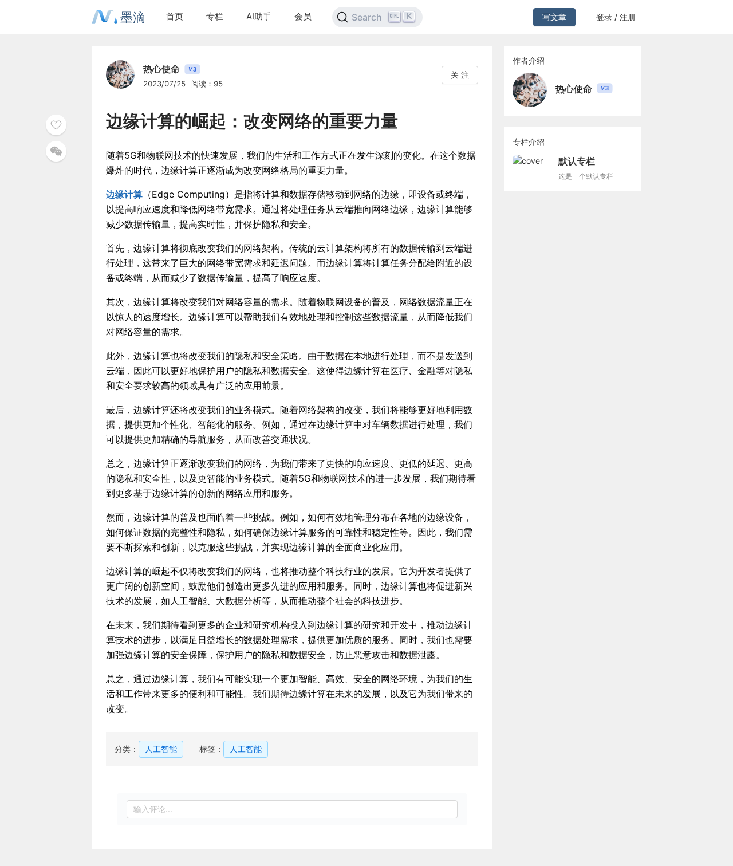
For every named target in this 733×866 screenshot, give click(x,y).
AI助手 (258, 16)
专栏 (214, 16)
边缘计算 (124, 194)
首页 (174, 16)
